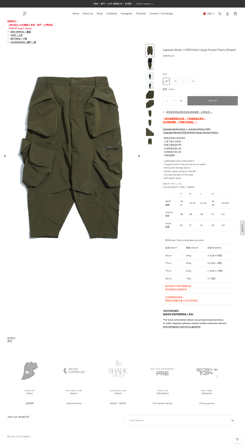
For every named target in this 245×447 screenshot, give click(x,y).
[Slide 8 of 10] (150, 123)
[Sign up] (232, 420)
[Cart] (235, 14)
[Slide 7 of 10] (150, 113)
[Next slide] (140, 157)
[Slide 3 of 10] (150, 76)
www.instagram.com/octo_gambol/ (182, 326)
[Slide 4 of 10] (150, 85)
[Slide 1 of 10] (150, 50)
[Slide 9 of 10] (150, 132)
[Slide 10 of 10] (150, 141)
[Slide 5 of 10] (150, 95)
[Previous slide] (4, 157)
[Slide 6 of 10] (150, 104)
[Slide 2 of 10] (150, 64)
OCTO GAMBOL (23, 436)
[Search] (220, 14)
